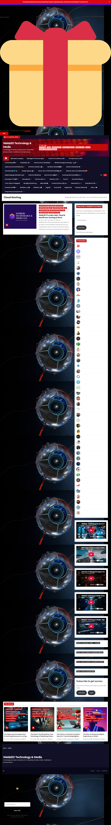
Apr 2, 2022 (44, 220)
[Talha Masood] (78, 300)
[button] (101, 175)
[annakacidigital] (78, 311)
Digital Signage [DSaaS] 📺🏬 (14, 175)
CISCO (48, 147)
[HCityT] (78, 327)
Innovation (71, 716)
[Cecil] (78, 278)
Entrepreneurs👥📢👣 (76, 158)
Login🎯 (48, 187)
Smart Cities (44, 711)
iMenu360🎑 (44, 183)
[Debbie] (78, 268)
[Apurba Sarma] (78, 458)
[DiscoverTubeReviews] (78, 333)
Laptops (88, 147)
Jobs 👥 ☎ (94, 187)
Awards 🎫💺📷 (76, 183)
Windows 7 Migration (68, 147)
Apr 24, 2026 (88, 739)
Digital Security (10, 713)
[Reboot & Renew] (78, 442)
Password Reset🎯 (81, 187)
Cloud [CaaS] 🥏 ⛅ (11, 171)
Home (67, 197)
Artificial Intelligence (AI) (65, 709)
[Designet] (78, 284)
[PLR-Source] (78, 246)
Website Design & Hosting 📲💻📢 (65, 162)
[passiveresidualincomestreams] (78, 377)
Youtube (92, 771)
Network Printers (56, 147)
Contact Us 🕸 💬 (10, 187)
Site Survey (42, 147)
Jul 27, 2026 (9, 739)
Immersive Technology (90, 718)
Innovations (88, 720)
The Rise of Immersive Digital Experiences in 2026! (93, 735)
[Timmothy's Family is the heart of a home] (78, 398)
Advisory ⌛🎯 (54, 179)
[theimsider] (78, 507)
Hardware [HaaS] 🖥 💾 (54, 167)
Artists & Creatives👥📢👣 (57, 158)
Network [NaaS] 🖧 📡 (73, 167)
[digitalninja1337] (78, 322)
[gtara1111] (78, 338)
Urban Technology (47, 716)
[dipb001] (78, 393)
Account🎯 (57, 187)
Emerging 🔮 (26, 179)
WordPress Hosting (54, 212)
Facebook (104, 771)
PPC (51, 208)
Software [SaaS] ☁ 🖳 (35, 167)
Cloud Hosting (43, 205)
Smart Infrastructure (37, 713)
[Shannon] (78, 426)
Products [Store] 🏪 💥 (59, 183)
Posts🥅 (65, 179)
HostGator (59, 205)
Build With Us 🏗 (90, 183)
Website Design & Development (48, 149)
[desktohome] (78, 360)
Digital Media (73, 711)
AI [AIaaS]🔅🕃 (24, 162)
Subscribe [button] (81, 693)
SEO (65, 208)
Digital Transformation (65, 713)
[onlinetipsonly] (78, 475)
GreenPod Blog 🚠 (77, 179)
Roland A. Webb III (54, 220)
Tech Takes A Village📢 (12, 183)
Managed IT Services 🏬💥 (35, 158)
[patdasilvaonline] (78, 496)
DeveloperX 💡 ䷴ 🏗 (11, 179)
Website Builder (43, 212)
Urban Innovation (36, 716)
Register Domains (58, 208)
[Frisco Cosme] (78, 382)
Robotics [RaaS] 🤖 (35, 175)
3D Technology (89, 709)
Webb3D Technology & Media (22, 757)
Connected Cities (36, 709)
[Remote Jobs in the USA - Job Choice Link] (78, 349)
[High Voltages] (78, 409)
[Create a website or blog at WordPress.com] (3, 770)
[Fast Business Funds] (78, 491)
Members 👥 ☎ (25, 187)
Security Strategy (10, 720)
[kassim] (78, 295)
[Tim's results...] (78, 404)
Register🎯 (68, 187)
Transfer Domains (44, 210)
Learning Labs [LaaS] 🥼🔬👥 (71, 175)
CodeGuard (52, 205)
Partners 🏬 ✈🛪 (40, 179)
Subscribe (81, 228)
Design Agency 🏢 (28, 171)
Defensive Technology (11, 711)
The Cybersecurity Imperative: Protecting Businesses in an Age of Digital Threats (15, 736)
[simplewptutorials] (78, 366)
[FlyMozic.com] (78, 513)
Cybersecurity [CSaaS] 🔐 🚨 (14, 167)
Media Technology (63, 718)
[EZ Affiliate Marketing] (78, 387)
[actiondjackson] (78, 453)
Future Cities (35, 711)
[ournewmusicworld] (78, 317)
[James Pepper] (78, 289)
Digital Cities (46, 709)
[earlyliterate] (78, 431)
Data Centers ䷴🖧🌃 (51, 175)
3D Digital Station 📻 (30, 183)
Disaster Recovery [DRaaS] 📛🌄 (76, 171)
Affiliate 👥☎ (37, 187)
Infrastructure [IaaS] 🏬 (42, 162)
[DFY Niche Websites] (78, 469)
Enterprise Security (20, 713)
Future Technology (90, 716)
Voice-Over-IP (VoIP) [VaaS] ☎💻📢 (50, 171)
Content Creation (63, 711)
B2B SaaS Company (17, 158)
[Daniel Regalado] (78, 480)
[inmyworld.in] (78, 273)
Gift (4, 133)
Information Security (11, 716)
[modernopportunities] (78, 251)
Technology (73, 718)
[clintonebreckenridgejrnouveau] (78, 447)
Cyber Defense (9, 709)
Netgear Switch (80, 147)
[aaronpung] (78, 415)
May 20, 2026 (62, 739)
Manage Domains (44, 208)
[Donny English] (78, 464)
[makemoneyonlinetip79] (78, 355)
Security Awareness (11, 718)
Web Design (53, 210)
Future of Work (62, 716)
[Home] (6, 158)
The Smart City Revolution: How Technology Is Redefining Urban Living (41, 736)
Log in (91, 693)
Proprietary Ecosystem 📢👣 (14, 191)
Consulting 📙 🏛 (10, 162)
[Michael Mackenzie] (78, 371)
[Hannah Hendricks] (78, 306)
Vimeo (98, 771)
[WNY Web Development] (78, 262)
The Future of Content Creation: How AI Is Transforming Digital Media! (68, 736)
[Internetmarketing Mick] (78, 502)
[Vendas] (78, 344)
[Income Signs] (78, 485)
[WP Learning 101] (78, 257)
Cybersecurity (18, 709)
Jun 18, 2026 (35, 739)
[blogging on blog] (78, 436)
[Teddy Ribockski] (78, 420)
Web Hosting (61, 210)
